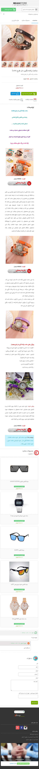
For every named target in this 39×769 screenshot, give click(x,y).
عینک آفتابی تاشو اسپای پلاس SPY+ (19, 584)
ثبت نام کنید (13, 763)
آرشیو (30, 454)
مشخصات (34, 20)
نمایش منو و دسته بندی (28, 9)
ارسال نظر (34, 702)
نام (37, 663)
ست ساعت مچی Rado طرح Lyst (19, 619)
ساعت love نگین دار (27, 441)
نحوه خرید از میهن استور (32, 739)
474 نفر (14, 93)
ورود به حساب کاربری (23, 763)
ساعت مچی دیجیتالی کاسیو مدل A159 (19, 516)
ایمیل (37, 670)
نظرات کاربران (15, 20)
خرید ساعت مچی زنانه (27, 444)
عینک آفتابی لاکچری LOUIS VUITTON (19, 481)
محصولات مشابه (26, 20)
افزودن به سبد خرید (27, 93)
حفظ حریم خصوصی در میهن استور (30, 737)
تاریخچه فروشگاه (34, 734)
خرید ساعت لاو (23, 437)
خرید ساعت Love (13, 437)
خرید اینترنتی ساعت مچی (14, 441)
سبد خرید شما (8, 9)
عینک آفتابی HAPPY (19, 550)
